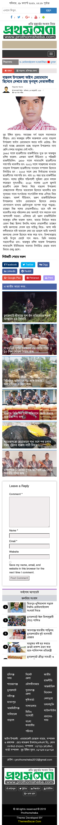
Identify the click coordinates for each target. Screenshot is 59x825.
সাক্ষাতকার (31, 706)
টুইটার (24, 788)
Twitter (29, 264)
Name (13, 530)
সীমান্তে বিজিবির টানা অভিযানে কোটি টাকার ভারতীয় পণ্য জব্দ (28, 415)
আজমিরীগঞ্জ (13, 708)
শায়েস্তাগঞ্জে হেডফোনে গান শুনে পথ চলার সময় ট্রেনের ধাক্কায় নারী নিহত (27, 443)
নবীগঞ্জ (10, 696)
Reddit (27, 271)
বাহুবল (22, 70)
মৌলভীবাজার (32, 684)
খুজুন (48, 10)
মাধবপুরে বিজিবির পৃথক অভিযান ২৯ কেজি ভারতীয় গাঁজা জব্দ (28, 471)
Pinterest (34, 277)
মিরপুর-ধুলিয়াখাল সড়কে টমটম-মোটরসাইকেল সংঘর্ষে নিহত (40, 607)
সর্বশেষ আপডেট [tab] (29, 592)
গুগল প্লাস (31, 793)
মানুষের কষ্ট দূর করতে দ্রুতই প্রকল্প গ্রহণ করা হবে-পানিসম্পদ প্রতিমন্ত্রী (39, 647)
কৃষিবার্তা (30, 699)
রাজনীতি (48, 680)
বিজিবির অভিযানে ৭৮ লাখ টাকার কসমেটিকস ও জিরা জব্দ (23, 382)
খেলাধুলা (48, 698)
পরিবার (29, 731)
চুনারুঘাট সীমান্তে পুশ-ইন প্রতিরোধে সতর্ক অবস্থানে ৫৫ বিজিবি (27, 317)
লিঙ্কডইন (36, 788)
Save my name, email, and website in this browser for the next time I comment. (26, 568)
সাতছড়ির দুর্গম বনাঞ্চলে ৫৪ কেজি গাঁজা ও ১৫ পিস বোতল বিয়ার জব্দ (28, 350)
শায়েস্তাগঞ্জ (12, 684)
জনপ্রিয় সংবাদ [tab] (29, 598)
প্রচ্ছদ (9, 70)
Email (13, 541)
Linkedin (10, 271)
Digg (45, 264)
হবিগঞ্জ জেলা (31, 70)
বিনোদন (48, 692)
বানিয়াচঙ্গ (12, 714)
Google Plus (14, 277)
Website (14, 551)
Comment (16, 494)
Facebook (11, 264)
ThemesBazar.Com (29, 821)
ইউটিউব (49, 788)
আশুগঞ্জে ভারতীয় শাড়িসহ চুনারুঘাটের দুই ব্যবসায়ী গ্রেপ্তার (40, 634)
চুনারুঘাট (11, 690)
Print (50, 277)
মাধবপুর (11, 702)
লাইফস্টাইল (50, 710)
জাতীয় (47, 674)
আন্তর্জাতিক (49, 686)
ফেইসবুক (12, 788)
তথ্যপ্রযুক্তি (49, 704)
